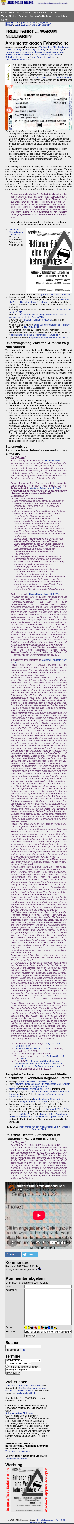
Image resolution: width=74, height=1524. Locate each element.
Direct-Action (7, 12)
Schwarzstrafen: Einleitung (19, 1413)
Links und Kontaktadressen (18, 59)
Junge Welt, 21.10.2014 (57, 1109)
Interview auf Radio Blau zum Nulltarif (32, 1048)
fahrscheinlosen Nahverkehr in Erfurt (38, 1081)
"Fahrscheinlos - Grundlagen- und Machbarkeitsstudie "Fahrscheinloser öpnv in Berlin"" (38, 1115)
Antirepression (23, 12)
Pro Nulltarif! (44, 24)
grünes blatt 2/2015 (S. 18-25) (55, 294)
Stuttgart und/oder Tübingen (33, 1101)
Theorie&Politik (8, 16)
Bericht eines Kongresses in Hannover (52, 325)
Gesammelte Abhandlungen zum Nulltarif (16, 232)
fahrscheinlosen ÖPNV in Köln (48, 1099)
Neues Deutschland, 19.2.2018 (44, 594)
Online (23, 1058)
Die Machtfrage (56, 49)
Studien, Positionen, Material (38, 320)
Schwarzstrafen (27, 22)
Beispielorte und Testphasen (49, 52)
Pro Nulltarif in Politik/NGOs (18, 54)
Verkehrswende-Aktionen (17, 1451)
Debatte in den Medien (16, 57)
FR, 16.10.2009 (52, 460)
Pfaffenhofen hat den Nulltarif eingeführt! (38, 1127)
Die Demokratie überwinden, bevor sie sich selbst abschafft (26, 1389)
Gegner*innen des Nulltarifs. (43, 57)
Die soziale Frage (13, 49)
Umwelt (53, 12)
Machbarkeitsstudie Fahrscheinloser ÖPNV (30, 1089)
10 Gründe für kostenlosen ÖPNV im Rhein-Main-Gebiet (41, 1084)
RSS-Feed (64, 1520)
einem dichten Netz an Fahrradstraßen (51, 77)
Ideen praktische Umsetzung (19, 52)
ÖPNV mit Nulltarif (40, 26)
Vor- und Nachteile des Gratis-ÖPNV (26, 317)
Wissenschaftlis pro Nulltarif (47, 54)
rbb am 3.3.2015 (21, 1114)
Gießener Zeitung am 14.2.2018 (45, 488)
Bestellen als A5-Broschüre (33, 302)
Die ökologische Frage (35, 49)
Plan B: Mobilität (32, 327)
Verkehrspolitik (22, 26)
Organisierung (40, 12)
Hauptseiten (43, 22)
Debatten (23, 16)
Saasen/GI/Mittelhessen (41, 16)
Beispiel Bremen (40, 1086)
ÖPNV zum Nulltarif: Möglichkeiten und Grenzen (43, 314)
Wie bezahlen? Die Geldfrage (53, 47)
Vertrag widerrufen (38, 1522)
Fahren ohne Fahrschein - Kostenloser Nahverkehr (34, 335)
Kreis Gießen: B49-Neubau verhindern (24, 1385)
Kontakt (40, 1520)
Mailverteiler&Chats (26, 1393)
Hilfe (22, 1350)
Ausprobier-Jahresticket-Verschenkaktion (49, 337)
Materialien (61, 16)
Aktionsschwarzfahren (16, 1458)
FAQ (56, 1520)
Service (5, 20)
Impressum (48, 1520)
